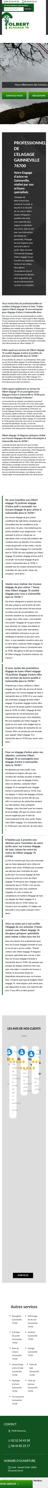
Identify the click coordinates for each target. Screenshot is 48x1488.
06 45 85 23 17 (30, 2)
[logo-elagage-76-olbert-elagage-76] (15, 21)
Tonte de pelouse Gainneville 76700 (32, 1386)
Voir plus (23, 1275)
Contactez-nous (14, 96)
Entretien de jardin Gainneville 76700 (17, 1337)
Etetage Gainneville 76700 (32, 1352)
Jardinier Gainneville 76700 (32, 1336)
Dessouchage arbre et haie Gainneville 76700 (17, 1370)
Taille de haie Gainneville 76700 (34, 1370)
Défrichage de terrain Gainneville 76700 (32, 1321)
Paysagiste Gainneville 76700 (17, 1319)
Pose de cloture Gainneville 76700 (17, 1353)
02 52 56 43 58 (12, 2)
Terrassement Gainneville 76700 (18, 1400)
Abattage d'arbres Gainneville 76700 (17, 1386)
